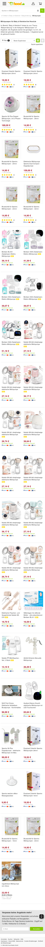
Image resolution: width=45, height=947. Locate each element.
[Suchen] (42, 10)
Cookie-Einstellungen (30, 941)
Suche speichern (37, 44)
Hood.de (16, 3)
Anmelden (36, 929)
